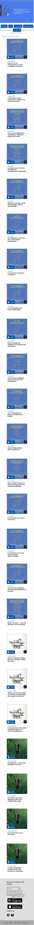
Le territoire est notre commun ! (16, 518)
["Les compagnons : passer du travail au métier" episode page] (17, 399)
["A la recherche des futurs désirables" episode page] (17, 294)
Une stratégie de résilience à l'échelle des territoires (17, 344)
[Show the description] (25, 57)
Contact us (25, 922)
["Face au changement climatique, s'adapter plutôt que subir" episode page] (17, 119)
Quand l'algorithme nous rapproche (15, 448)
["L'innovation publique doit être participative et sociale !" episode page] (17, 574)
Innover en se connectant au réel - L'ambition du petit (15, 64)
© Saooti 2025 (7, 922)
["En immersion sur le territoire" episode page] (17, 819)
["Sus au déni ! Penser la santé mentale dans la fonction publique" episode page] (17, 469)
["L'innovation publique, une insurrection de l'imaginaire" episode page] (17, 364)
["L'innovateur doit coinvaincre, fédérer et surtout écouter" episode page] (17, 84)
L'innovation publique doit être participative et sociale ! (17, 589)
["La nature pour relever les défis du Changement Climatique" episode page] (17, 154)
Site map (17, 922)
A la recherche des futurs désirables (15, 309)
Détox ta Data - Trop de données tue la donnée (17, 623)
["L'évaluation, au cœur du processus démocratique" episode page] (17, 539)
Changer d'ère (28, 26)
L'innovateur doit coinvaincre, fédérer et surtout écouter (16, 99)
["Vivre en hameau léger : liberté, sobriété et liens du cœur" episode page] (17, 644)
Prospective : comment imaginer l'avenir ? (17, 763)
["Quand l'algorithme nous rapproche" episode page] (17, 434)
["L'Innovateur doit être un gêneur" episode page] (17, 259)
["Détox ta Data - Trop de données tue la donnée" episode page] (17, 609)
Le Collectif (17, 30)
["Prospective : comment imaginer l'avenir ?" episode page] (17, 749)
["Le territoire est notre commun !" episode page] (17, 504)
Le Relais (4, 26)
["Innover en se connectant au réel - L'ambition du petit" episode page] (17, 49)
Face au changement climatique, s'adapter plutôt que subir (16, 134)
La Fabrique (18, 26)
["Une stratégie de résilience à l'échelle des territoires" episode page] (17, 329)
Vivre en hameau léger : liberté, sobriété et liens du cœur (17, 659)
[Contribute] (30, 19)
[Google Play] (14, 900)
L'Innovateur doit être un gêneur (16, 274)
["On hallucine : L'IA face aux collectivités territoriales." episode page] (17, 224)
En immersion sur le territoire (15, 833)
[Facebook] (8, 915)
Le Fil (10, 26)
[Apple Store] (14, 906)
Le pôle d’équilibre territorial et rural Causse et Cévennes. (15, 869)
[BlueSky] (12, 915)
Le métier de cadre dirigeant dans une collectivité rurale (15, 799)
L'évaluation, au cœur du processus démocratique (16, 554)
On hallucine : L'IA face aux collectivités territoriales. (16, 239)
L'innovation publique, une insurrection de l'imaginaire (16, 379)
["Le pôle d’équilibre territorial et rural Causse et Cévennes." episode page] (17, 854)
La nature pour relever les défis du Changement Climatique (17, 169)
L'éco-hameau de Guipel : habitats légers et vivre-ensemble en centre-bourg (17, 729)
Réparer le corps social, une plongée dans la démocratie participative (17, 204)
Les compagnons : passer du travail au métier (15, 414)
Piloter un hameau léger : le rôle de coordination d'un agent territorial (17, 694)
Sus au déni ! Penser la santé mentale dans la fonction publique (16, 484)
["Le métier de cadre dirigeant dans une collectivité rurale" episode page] (17, 784)
